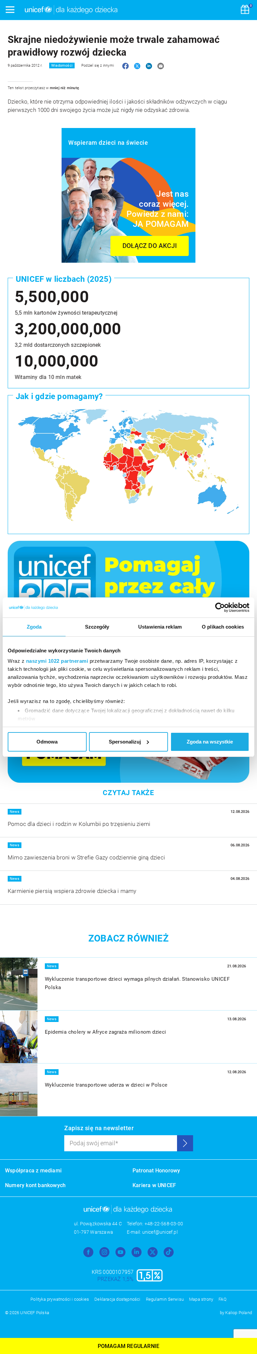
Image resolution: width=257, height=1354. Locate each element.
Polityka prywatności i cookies (59, 1299)
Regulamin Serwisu (165, 1299)
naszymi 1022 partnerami (57, 661)
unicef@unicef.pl (160, 1232)
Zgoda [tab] (34, 627)
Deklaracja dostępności (117, 1299)
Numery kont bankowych (35, 1185)
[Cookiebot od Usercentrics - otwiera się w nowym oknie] (220, 607)
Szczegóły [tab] (97, 627)
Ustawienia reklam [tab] (160, 627)
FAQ (223, 1299)
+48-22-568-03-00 (164, 1223)
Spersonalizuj (125, 742)
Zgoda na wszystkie (210, 742)
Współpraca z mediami (33, 1170)
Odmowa (47, 742)
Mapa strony (201, 1299)
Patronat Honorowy (156, 1170)
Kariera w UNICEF (154, 1185)
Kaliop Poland (238, 1312)
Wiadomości (62, 65)
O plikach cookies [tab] (223, 627)
